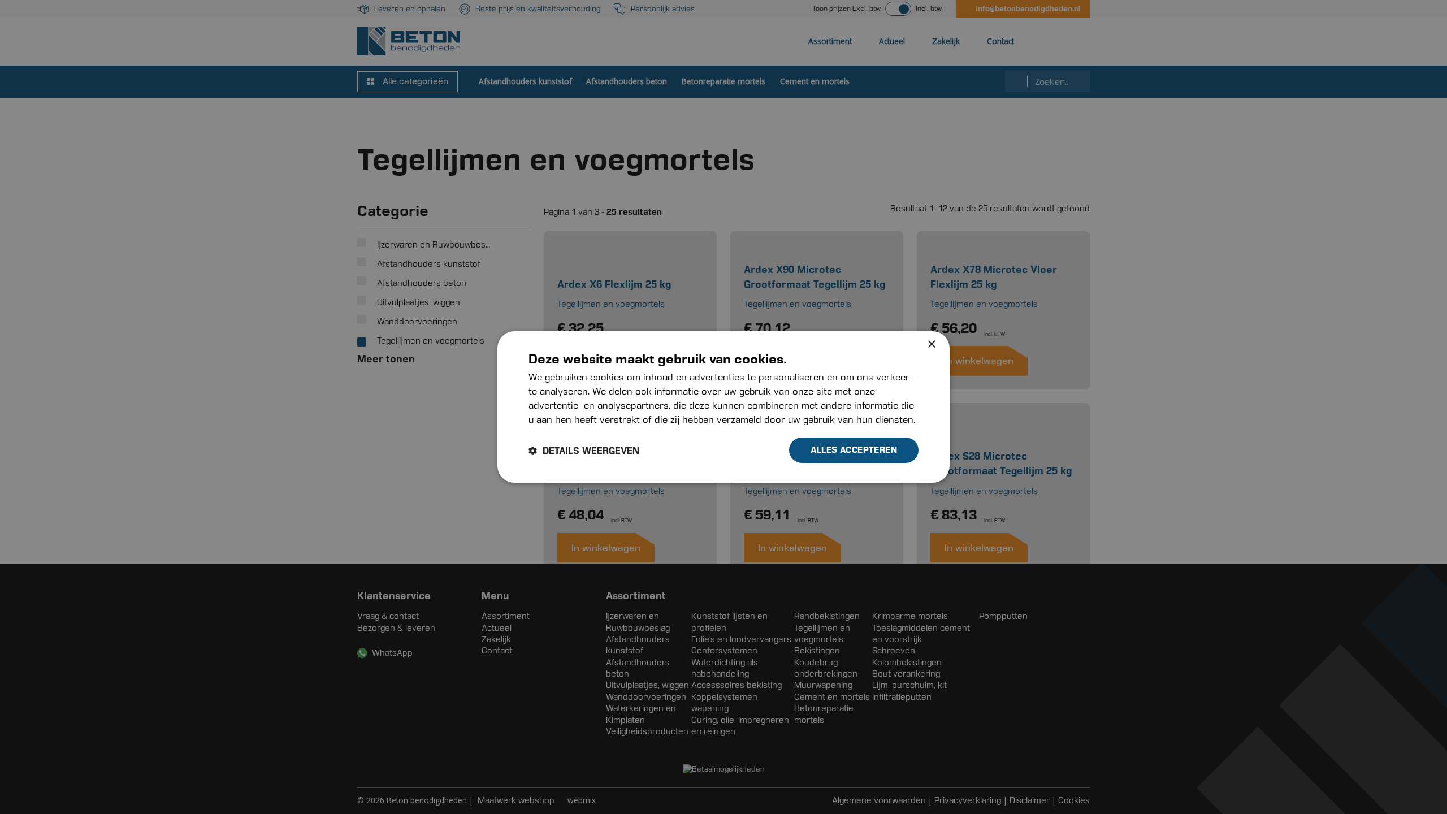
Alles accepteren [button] (854, 449)
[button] (583, 450)
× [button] (931, 344)
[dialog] (723, 407)
